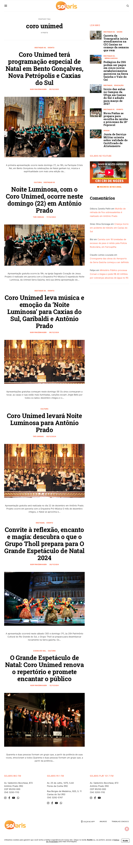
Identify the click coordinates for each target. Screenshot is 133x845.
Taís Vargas (38, 217)
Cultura (38, 182)
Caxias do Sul (39, 651)
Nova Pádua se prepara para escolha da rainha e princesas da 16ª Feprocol (116, 119)
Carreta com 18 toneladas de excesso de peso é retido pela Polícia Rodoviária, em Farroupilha (108, 243)
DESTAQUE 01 (109, 109)
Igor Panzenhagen (38, 89)
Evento (51, 48)
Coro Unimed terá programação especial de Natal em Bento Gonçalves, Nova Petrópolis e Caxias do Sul (44, 68)
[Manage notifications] (127, 829)
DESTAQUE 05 (49, 182)
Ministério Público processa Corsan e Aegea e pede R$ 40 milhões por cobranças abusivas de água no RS (109, 274)
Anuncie (103, 821)
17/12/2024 (51, 217)
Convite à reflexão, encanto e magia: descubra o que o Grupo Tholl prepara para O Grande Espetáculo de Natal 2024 (44, 543)
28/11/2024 (54, 564)
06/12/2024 (54, 332)
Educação (119, 85)
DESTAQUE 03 (109, 56)
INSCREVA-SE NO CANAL (110, 187)
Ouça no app (88, 822)
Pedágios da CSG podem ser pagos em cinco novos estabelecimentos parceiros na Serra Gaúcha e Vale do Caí (116, 70)
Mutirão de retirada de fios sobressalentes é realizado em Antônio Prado (108, 212)
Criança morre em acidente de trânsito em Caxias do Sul (109, 228)
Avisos (106, 131)
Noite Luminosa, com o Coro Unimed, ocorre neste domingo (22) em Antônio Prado (44, 199)
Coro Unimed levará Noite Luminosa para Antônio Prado (44, 422)
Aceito (125, 841)
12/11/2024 (54, 685)
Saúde (119, 32)
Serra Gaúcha (111, 58)
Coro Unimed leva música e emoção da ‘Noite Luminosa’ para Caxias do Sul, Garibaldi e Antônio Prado (44, 311)
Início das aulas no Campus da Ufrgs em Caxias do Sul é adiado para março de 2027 (115, 96)
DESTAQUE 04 (40, 48)
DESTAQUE (40, 523)
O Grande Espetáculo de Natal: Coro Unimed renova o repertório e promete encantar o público (44, 668)
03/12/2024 (51, 436)
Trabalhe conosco (120, 821)
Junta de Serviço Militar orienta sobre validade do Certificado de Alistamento (116, 140)
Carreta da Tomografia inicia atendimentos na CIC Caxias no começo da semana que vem (116, 43)
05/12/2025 (54, 89)
